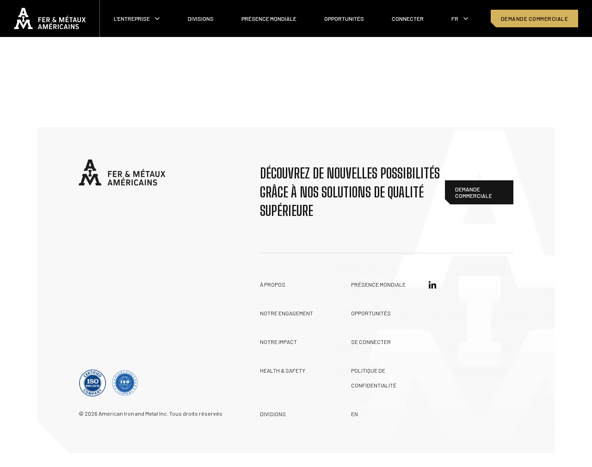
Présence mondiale (268, 18)
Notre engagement (286, 313)
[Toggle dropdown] (157, 18)
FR (454, 18)
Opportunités (344, 18)
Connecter (408, 18)
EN (354, 414)
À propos (272, 284)
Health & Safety (282, 370)
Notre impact (278, 341)
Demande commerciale (473, 192)
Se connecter (371, 341)
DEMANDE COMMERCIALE (534, 18)
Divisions (201, 18)
